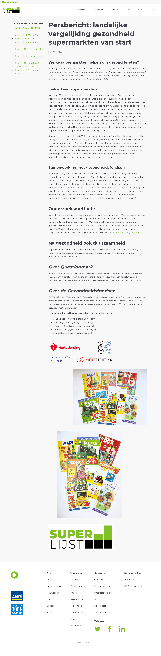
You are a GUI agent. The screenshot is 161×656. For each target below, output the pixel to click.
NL (153, 10)
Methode (82, 10)
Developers (100, 606)
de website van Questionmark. (128, 232)
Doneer (50, 606)
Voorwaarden (101, 612)
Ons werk (99, 10)
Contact (51, 599)
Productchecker (102, 593)
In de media (76, 606)
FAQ (49, 612)
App (96, 599)
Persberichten (77, 599)
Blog (139, 10)
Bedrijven (129, 580)
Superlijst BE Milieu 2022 (27, 35)
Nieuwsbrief (53, 593)
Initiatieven (76, 625)
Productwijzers (102, 586)
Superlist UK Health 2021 (27, 63)
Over (128, 10)
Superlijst (99, 580)
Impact (114, 10)
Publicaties (76, 586)
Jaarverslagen (54, 586)
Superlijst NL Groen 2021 (27, 67)
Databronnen (77, 612)
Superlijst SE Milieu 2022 (27, 38)
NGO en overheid (133, 586)
